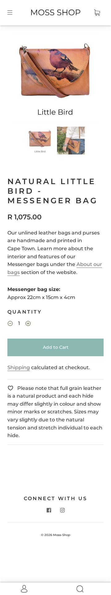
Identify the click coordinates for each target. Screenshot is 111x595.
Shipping (18, 367)
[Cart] (97, 12)
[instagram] (62, 510)
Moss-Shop (61, 535)
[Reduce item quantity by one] (10, 324)
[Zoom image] (55, 78)
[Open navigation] (14, 12)
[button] (20, 78)
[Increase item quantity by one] (28, 324)
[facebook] (49, 510)
